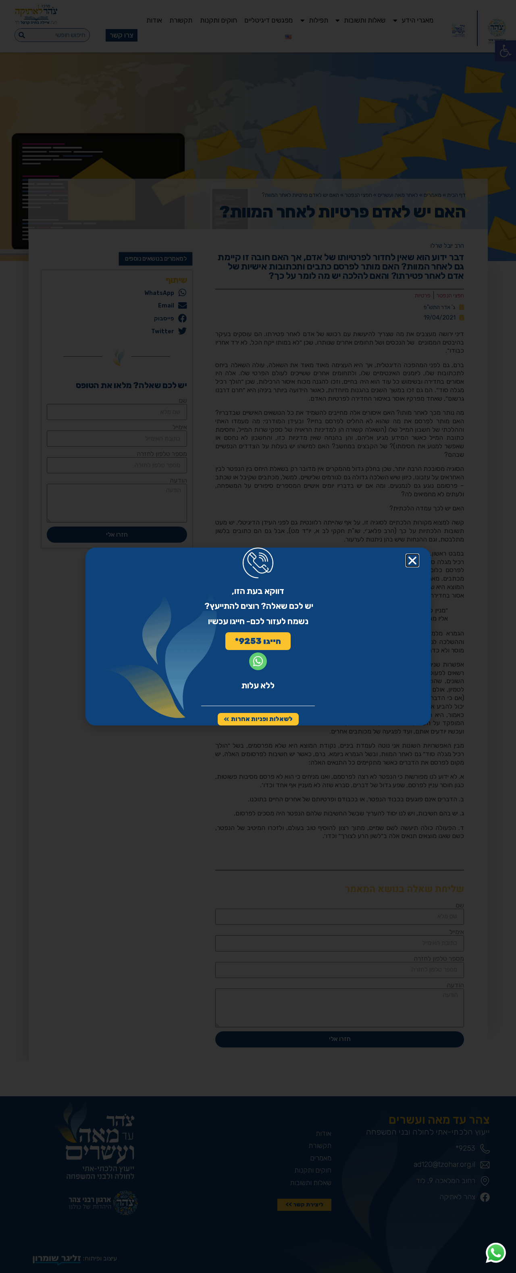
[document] (258, 636)
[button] (412, 560)
